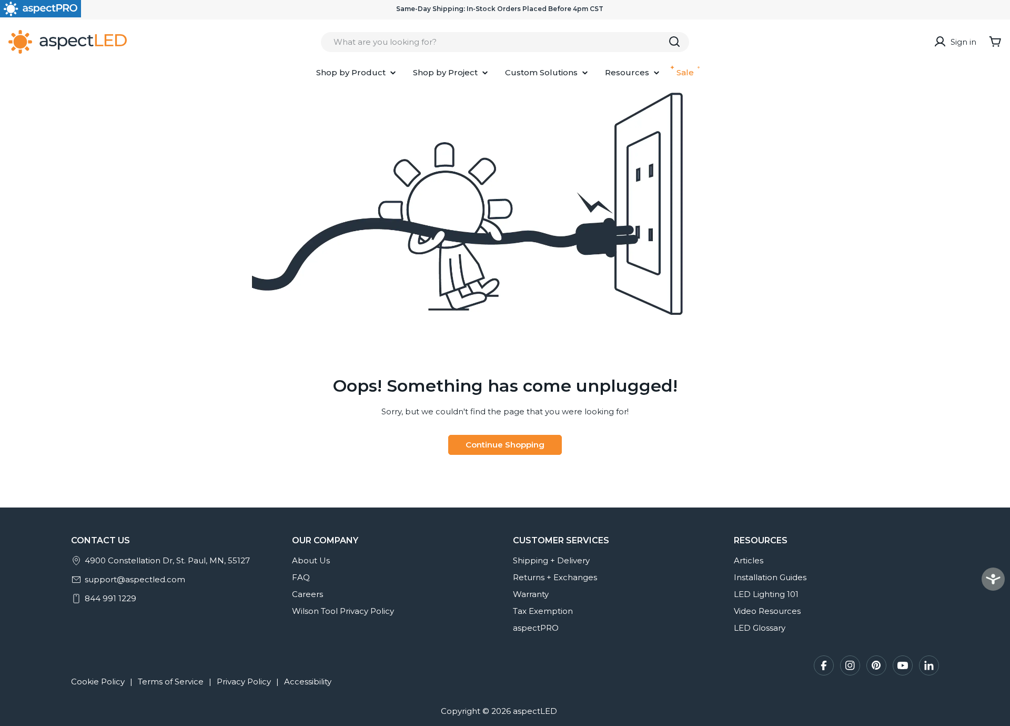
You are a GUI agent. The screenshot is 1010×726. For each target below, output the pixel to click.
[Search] (674, 41)
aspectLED (535, 711)
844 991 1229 (110, 598)
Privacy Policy (244, 682)
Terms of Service (171, 682)
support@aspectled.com (135, 579)
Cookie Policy (98, 682)
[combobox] (505, 42)
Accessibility (307, 682)
